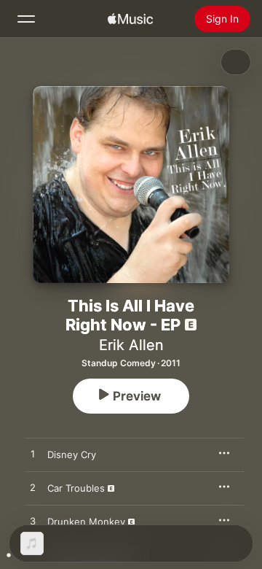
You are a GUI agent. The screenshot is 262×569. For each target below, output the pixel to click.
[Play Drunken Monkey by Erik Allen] (32, 521)
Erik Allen (131, 345)
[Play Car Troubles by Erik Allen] (32, 488)
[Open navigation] (26, 19)
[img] (130, 19)
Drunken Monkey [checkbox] (86, 521)
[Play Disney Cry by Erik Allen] (32, 454)
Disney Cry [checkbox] (71, 454)
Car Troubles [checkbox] (76, 488)
